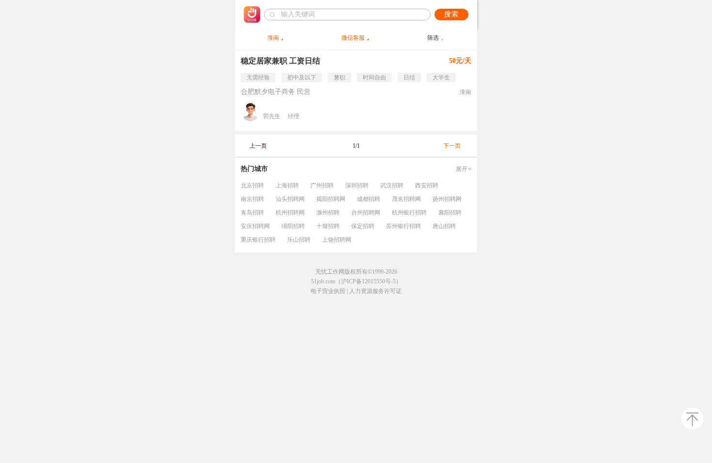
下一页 (452, 145)
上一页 (258, 145)
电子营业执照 (327, 291)
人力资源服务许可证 (375, 291)
